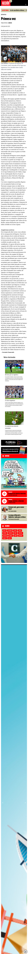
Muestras (5, 535)
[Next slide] (25, 803)
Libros (15, 535)
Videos (4, 530)
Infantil (4, 538)
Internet (20, 535)
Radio (15, 533)
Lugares (10, 535)
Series (20, 530)
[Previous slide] (3, 803)
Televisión (10, 530)
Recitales (10, 533)
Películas (20, 533)
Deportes (3, 14)
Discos (9, 538)
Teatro (15, 530)
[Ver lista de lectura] (26, 952)
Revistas (4, 533)
